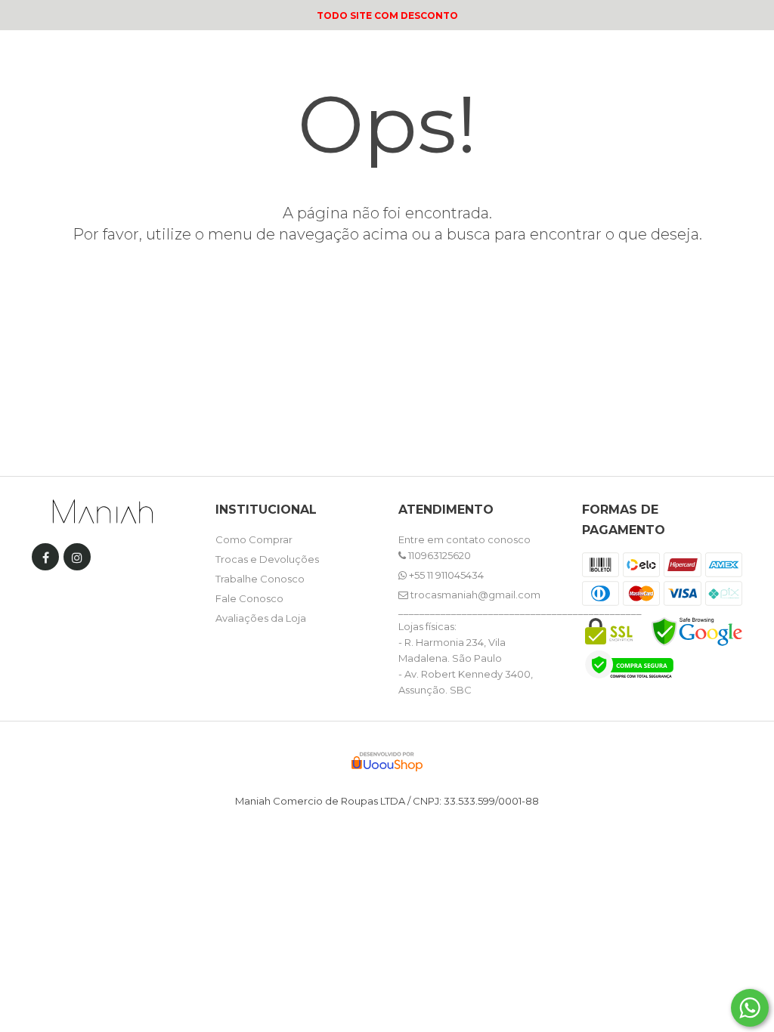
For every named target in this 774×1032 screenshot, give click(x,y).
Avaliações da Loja (260, 618)
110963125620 (438, 555)
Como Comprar (254, 539)
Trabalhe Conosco (260, 579)
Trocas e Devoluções (267, 559)
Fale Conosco (249, 598)
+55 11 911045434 (445, 575)
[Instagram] (77, 560)
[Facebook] (45, 560)
